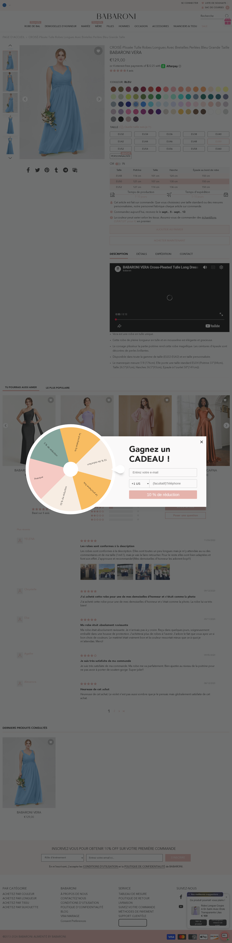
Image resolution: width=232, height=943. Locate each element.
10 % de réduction (163, 494)
